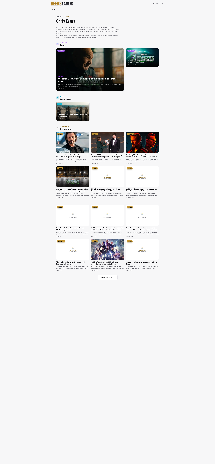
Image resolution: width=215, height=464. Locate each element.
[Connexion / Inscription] (162, 3)
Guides (54, 9)
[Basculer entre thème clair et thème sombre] (153, 3)
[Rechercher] (157, 3)
